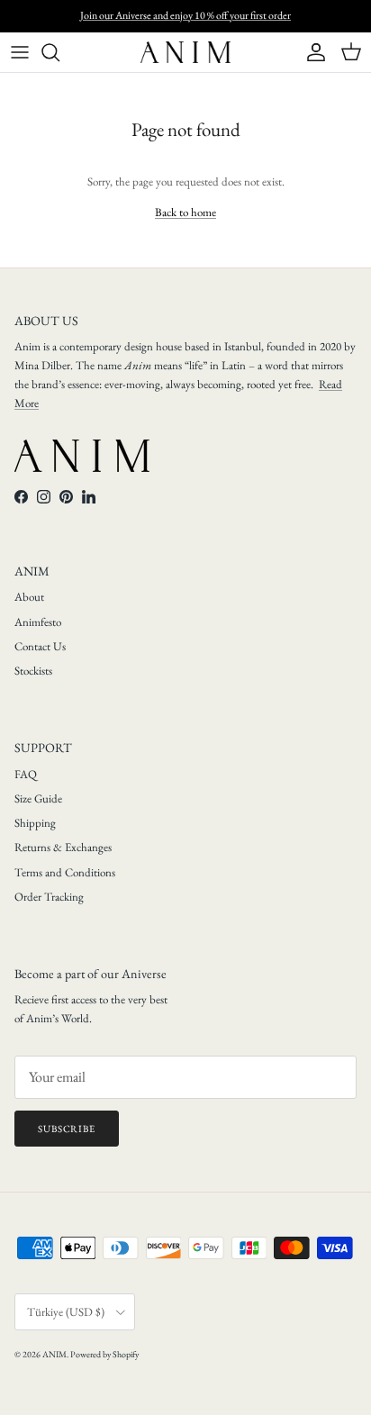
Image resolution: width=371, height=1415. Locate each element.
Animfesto (37, 622)
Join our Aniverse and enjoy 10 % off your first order (185, 15)
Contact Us (40, 646)
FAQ (25, 774)
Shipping (35, 822)
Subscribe (66, 1128)
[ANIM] (185, 52)
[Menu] (20, 52)
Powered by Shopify (104, 1354)
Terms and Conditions (64, 872)
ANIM (54, 1354)
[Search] (59, 52)
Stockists (33, 670)
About (29, 596)
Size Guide (38, 798)
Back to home (185, 212)
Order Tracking (49, 896)
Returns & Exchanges (63, 847)
